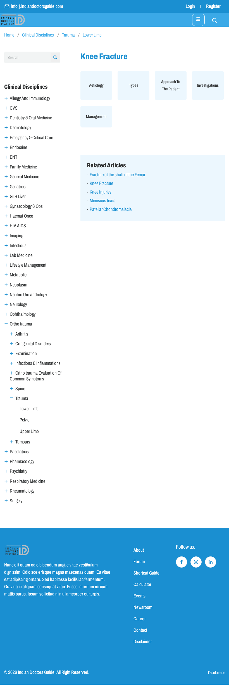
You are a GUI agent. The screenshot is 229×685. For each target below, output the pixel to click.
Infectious (18, 245)
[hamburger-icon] (198, 20)
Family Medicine (23, 167)
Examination (26, 353)
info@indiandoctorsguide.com (37, 6)
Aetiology (96, 85)
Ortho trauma (21, 324)
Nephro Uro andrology (28, 294)
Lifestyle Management (28, 265)
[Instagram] (196, 562)
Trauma (68, 35)
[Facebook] (181, 562)
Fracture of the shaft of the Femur (117, 174)
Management (96, 116)
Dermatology (20, 127)
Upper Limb (29, 431)
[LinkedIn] (210, 562)
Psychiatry (18, 471)
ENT (13, 157)
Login (190, 6)
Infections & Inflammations (38, 363)
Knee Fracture (101, 183)
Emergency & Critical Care (31, 137)
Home (9, 35)
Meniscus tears (102, 200)
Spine (20, 388)
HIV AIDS (18, 225)
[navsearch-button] (211, 19)
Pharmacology (22, 461)
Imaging (16, 235)
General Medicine (24, 176)
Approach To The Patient (170, 85)
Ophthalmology (22, 314)
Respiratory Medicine (27, 481)
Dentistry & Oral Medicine (31, 117)
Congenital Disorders (33, 343)
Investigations (208, 85)
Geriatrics (18, 186)
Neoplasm (18, 285)
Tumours (22, 442)
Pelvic (24, 420)
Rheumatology (22, 491)
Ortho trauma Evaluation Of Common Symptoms (35, 375)
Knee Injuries (100, 192)
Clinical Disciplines (38, 35)
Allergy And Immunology (30, 98)
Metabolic (18, 275)
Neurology (18, 304)
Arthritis (21, 334)
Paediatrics (19, 451)
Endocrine (18, 147)
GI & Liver (17, 196)
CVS (14, 108)
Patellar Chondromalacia (111, 209)
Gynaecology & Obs (26, 206)
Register (213, 6)
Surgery (16, 500)
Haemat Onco (21, 216)
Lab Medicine (21, 255)
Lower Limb (92, 35)
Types (133, 85)
